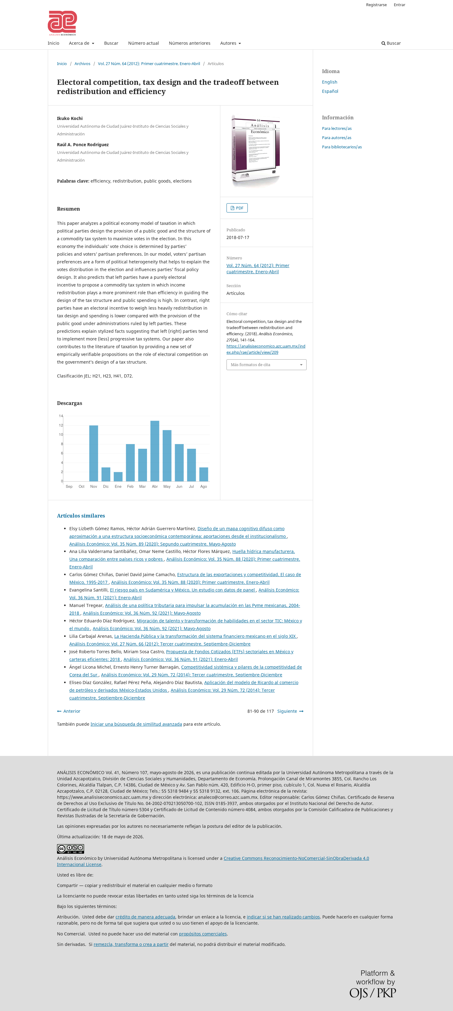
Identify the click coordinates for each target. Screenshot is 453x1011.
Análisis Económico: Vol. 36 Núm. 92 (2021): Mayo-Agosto (142, 613)
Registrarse (376, 4)
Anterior (71, 711)
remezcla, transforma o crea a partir (131, 944)
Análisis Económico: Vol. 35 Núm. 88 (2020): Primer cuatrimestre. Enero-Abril (190, 582)
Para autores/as (336, 137)
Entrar (399, 4)
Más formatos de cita (250, 364)
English (329, 82)
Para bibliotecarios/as (342, 147)
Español (330, 91)
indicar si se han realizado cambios (283, 917)
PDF (239, 208)
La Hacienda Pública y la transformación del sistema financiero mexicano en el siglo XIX (205, 636)
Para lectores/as (337, 128)
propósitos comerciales (203, 934)
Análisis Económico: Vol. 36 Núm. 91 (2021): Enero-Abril (181, 659)
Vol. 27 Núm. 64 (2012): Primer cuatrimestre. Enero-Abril (149, 63)
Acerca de (80, 43)
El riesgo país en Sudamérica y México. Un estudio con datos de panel (183, 590)
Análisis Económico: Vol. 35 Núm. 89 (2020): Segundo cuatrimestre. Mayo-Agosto (152, 544)
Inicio (53, 43)
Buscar (111, 43)
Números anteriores (189, 43)
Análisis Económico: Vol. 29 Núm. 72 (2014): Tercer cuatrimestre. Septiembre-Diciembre (191, 675)
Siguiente (287, 711)
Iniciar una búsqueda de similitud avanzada (136, 724)
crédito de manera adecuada (145, 917)
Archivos (82, 63)
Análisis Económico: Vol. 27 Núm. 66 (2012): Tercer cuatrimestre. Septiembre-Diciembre (160, 644)
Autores (229, 43)
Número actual (143, 43)
